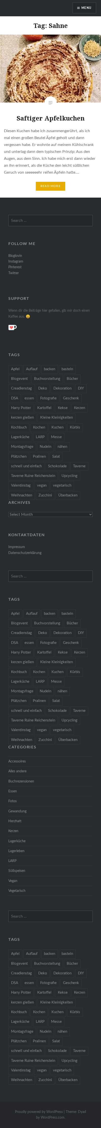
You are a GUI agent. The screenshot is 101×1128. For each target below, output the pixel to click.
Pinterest (15, 267)
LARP (40, 437)
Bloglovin (15, 256)
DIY (81, 388)
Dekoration (62, 388)
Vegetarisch (16, 891)
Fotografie (48, 398)
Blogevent (19, 379)
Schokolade (57, 466)
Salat (56, 456)
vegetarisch (62, 485)
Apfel (15, 369)
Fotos (12, 801)
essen (29, 398)
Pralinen (39, 456)
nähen (62, 447)
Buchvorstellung (47, 379)
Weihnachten (21, 495)
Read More (50, 186)
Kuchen (57, 427)
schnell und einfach (26, 466)
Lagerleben (16, 851)
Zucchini (45, 495)
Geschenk (71, 398)
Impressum (16, 547)
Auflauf (32, 369)
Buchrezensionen (21, 781)
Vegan (12, 881)
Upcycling (69, 476)
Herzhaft (15, 821)
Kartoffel (44, 408)
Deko (42, 388)
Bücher (72, 379)
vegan (42, 485)
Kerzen (79, 408)
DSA (14, 398)
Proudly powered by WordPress (39, 1112)
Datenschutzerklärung (24, 553)
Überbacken (67, 495)
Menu (86, 7)
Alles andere (17, 771)
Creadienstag (21, 388)
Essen (12, 791)
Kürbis (75, 427)
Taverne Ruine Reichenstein (33, 476)
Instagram (15, 261)
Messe (56, 437)
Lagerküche (20, 437)
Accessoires (17, 761)
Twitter (13, 273)
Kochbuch (19, 427)
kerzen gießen (22, 417)
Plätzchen (18, 456)
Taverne (79, 466)
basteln (67, 369)
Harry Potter (21, 408)
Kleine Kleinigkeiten (56, 417)
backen (49, 369)
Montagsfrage (22, 447)
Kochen (39, 427)
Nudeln (45, 447)
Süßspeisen (16, 871)
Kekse (63, 408)
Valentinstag (21, 485)
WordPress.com (52, 1117)
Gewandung (17, 811)
